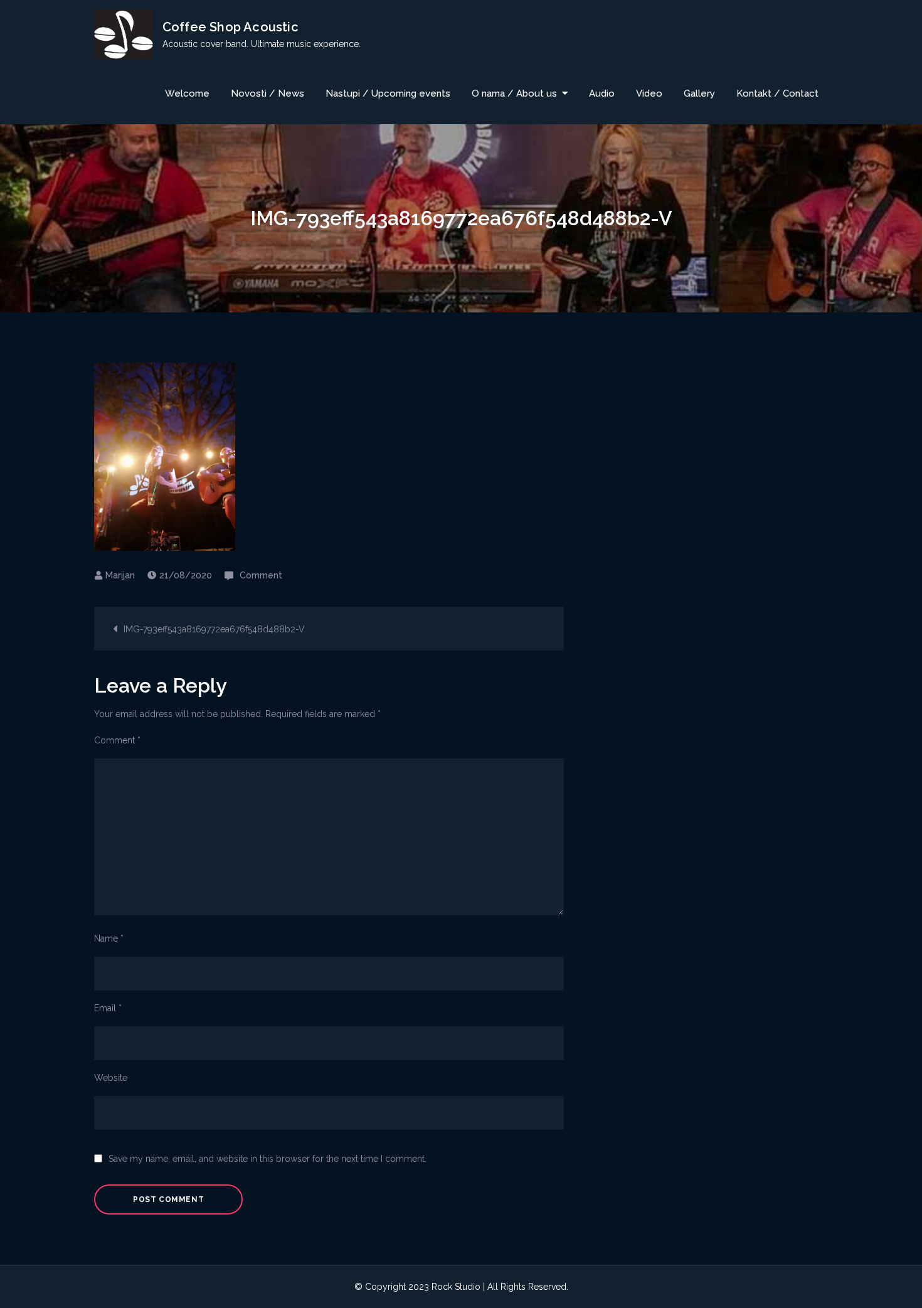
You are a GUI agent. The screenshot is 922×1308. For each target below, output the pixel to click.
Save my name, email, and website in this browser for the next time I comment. (268, 1158)
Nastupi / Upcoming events (388, 93)
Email (108, 1008)
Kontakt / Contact (777, 93)
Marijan (120, 575)
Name (109, 938)
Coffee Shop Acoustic (230, 27)
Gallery (699, 93)
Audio (602, 93)
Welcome (187, 93)
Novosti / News (267, 93)
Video (649, 93)
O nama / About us (514, 93)
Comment (261, 575)
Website (110, 1078)
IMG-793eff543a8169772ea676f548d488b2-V (214, 629)
